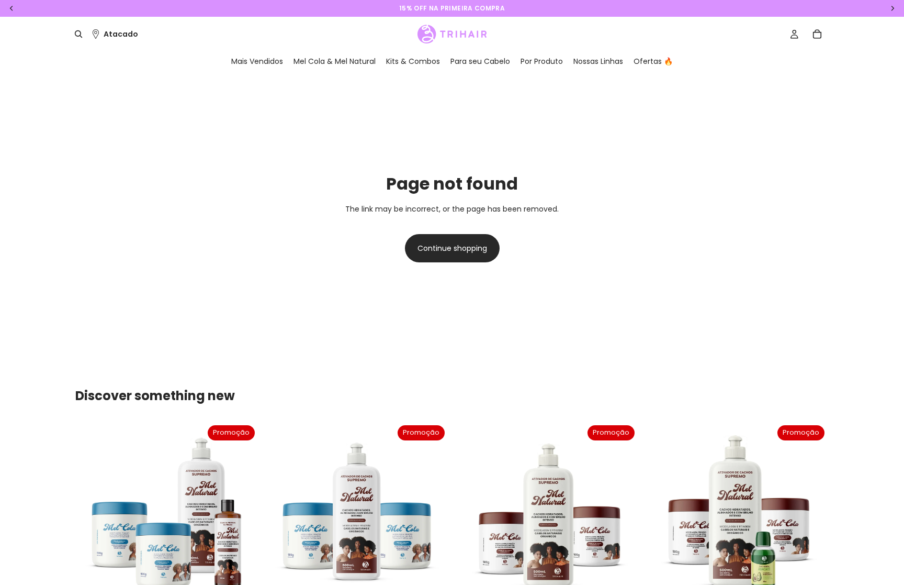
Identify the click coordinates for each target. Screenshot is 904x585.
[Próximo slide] (243, 513)
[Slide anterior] (91, 513)
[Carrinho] (817, 34)
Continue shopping (452, 248)
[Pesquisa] (78, 34)
